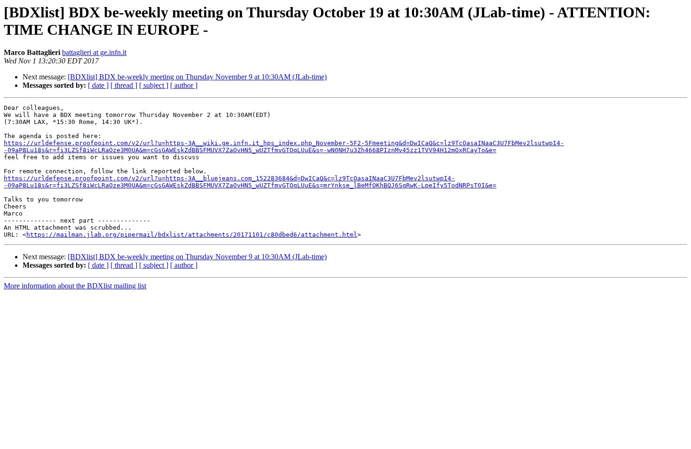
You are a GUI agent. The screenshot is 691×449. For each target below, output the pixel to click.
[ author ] (183, 85)
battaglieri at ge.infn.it (94, 52)
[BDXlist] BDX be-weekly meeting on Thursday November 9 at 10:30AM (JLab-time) (197, 77)
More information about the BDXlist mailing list (75, 286)
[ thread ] (123, 85)
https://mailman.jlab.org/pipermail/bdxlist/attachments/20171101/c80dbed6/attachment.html (191, 234)
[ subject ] (153, 85)
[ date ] (98, 85)
